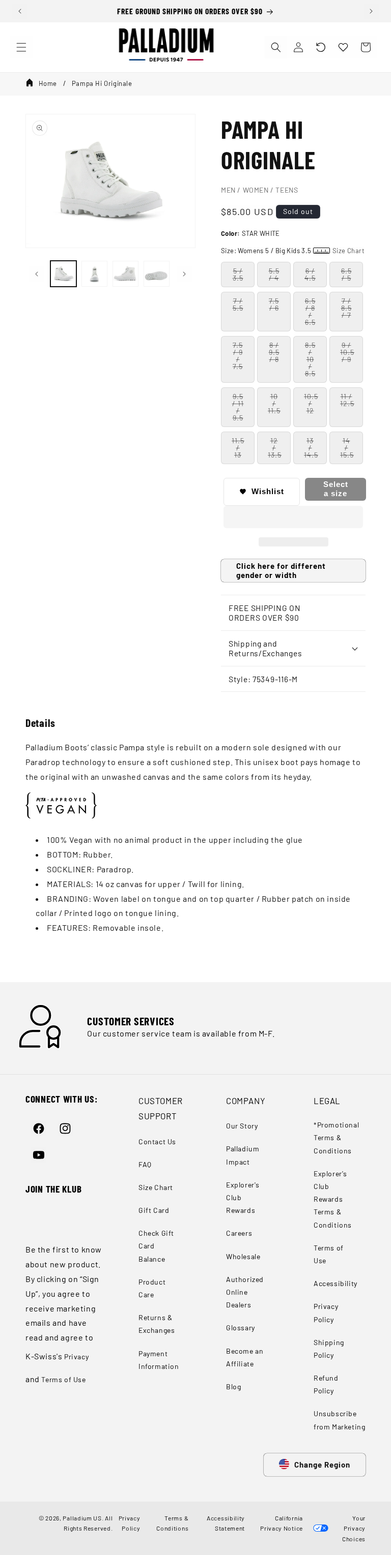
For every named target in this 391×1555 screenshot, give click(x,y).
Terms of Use (63, 1379)
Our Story (242, 1125)
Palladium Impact (242, 1155)
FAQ (145, 1164)
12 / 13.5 (275, 447)
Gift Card (153, 1210)
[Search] (276, 47)
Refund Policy (326, 1384)
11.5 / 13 (238, 447)
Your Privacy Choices (354, 1528)
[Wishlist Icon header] (343, 47)
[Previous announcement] (20, 11)
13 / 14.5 (311, 447)
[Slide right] (184, 274)
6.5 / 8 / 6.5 (310, 311)
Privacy (76, 1356)
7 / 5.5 (238, 304)
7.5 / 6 (274, 304)
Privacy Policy (326, 1312)
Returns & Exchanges (156, 1323)
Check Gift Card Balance (156, 1246)
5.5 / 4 (274, 274)
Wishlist (268, 491)
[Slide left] (36, 274)
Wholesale (243, 1256)
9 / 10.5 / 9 (347, 352)
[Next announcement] (371, 11)
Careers (239, 1233)
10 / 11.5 (274, 403)
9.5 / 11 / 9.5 (238, 407)
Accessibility (335, 1283)
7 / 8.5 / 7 (346, 307)
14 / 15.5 (347, 447)
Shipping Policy (329, 1348)
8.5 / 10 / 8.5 (310, 359)
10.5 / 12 (311, 403)
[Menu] (21, 47)
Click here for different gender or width (281, 570)
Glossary (240, 1327)
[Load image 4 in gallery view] (157, 274)
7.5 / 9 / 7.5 (238, 356)
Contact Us (157, 1141)
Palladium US (82, 1517)
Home (48, 83)
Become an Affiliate (244, 1357)
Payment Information (158, 1359)
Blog (233, 1386)
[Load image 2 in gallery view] (94, 274)
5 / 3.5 (238, 274)
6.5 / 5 (346, 274)
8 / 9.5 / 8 (274, 352)
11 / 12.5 (347, 400)
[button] (321, 47)
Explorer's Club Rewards (243, 1197)
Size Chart (155, 1187)
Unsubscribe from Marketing (339, 1419)
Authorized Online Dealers (245, 1292)
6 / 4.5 (310, 274)
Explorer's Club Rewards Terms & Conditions (333, 1199)
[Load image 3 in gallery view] (125, 274)
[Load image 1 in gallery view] (63, 274)
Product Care (151, 1288)
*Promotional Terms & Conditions (336, 1137)
